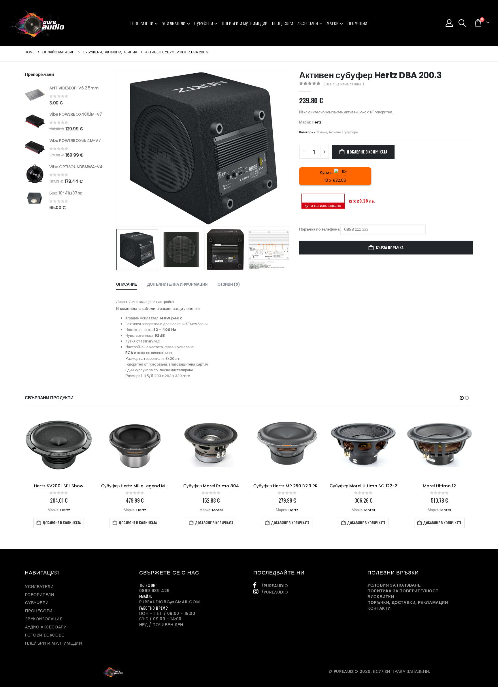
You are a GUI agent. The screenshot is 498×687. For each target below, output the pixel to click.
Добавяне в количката (366, 152)
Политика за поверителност (402, 591)
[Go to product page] (35, 95)
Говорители (142, 23)
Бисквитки (380, 597)
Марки (333, 23)
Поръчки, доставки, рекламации (407, 602)
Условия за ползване (393, 585)
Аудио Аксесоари (46, 627)
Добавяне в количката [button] (61, 522)
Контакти (379, 608)
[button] (462, 23)
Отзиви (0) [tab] (229, 284)
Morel (217, 510)
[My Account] (449, 23)
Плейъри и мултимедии (245, 23)
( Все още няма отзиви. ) (343, 84)
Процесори (282, 23)
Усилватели (174, 23)
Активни (335, 132)
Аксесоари (307, 23)
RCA (129, 352)
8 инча (322, 132)
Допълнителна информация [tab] (177, 284)
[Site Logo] (37, 23)
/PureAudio (274, 586)
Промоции (357, 23)
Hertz (317, 122)
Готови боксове (44, 635)
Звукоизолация (44, 619)
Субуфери (203, 23)
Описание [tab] (126, 284)
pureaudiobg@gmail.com (169, 602)
